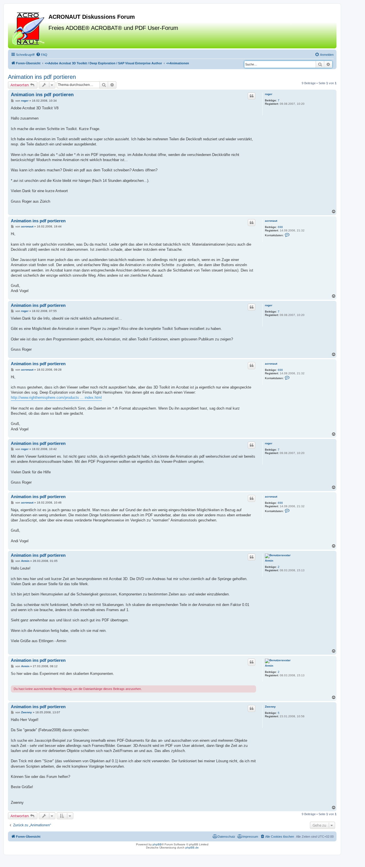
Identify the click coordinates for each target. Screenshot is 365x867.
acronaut (271, 220)
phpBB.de (192, 847)
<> (103, 63)
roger (268, 94)
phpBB (157, 844)
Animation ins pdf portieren (42, 77)
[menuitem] (41, 54)
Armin (269, 560)
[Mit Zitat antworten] (251, 96)
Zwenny (270, 706)
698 (280, 227)
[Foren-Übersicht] (28, 28)
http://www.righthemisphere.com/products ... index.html (56, 397)
